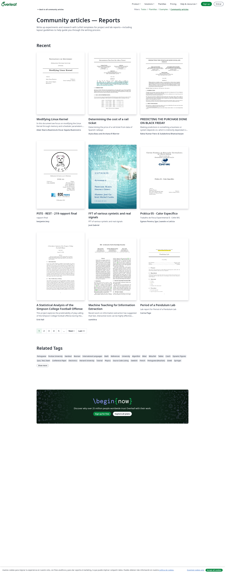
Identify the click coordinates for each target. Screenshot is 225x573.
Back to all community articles (50, 9)
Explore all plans (122, 414)
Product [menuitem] (135, 4)
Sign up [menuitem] (206, 4)
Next (72, 331)
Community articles (179, 9)
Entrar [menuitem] (218, 4)
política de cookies (166, 570)
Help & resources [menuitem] (188, 4)
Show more (42, 365)
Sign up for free (102, 414)
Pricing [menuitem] (173, 4)
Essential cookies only (195, 570)
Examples (163, 9)
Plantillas (153, 9)
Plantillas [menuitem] (162, 4)
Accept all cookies (214, 570)
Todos (143, 9)
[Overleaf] (9, 4)
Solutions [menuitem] (148, 4)
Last (81, 331)
